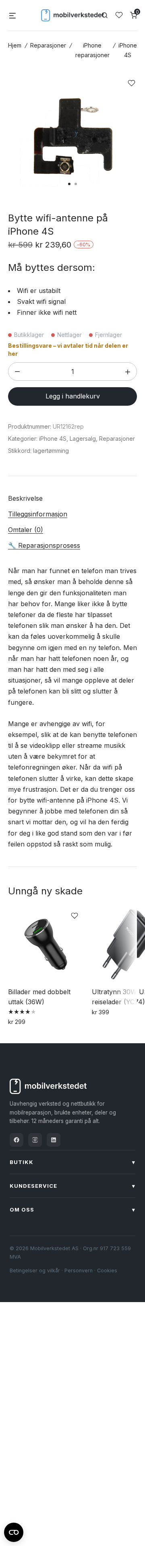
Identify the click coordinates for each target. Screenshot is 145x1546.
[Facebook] (16, 1140)
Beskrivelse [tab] (25, 498)
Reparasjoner (48, 45)
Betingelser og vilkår (35, 1270)
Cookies (107, 1270)
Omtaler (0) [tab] (25, 530)
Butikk (72, 1162)
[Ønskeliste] (119, 15)
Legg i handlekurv (73, 396)
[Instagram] (35, 1140)
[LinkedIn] (53, 1140)
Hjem (14, 45)
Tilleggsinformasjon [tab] (37, 514)
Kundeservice (72, 1186)
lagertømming (51, 450)
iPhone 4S (52, 438)
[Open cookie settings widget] (13, 1531)
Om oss (72, 1209)
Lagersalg (83, 438)
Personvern (78, 1270)
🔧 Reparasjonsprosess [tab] (44, 545)
